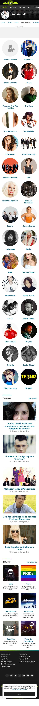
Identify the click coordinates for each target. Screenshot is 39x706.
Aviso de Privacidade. (20, 690)
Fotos (17, 22)
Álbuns (10, 22)
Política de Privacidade (27, 661)
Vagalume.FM (31, 562)
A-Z (29, 7)
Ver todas (32, 398)
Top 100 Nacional (6, 661)
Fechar (19, 694)
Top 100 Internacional (8, 664)
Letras (3, 22)
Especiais (4, 656)
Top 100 (13, 7)
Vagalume (10, 3)
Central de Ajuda (25, 656)
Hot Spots (4, 659)
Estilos (22, 7)
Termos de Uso (24, 659)
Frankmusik (18, 14)
